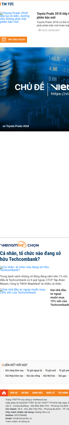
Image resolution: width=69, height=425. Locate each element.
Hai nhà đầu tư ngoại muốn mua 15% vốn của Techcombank (59, 297)
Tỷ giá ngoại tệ (34, 370)
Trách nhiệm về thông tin (18, 421)
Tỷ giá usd (50, 370)
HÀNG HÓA (37, 393)
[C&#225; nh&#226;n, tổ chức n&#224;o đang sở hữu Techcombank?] (34, 268)
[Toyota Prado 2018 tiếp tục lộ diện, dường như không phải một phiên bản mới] (16, 23)
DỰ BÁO (25, 393)
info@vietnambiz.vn (22, 418)
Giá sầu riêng (33, 376)
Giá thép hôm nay (14, 376)
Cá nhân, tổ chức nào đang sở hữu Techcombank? (30, 256)
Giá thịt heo (49, 376)
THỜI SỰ (14, 393)
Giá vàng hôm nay (14, 370)
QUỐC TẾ (50, 393)
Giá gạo (62, 376)
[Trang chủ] (4, 393)
